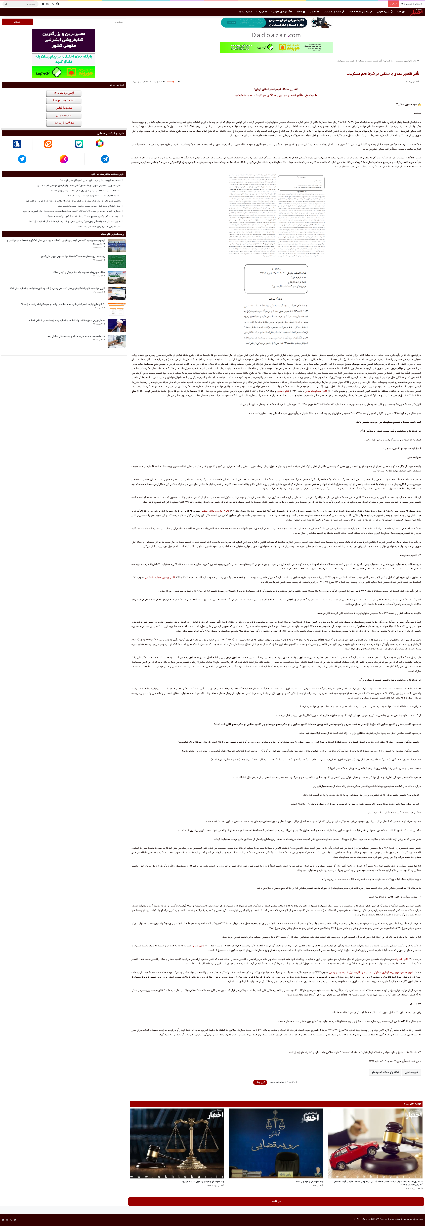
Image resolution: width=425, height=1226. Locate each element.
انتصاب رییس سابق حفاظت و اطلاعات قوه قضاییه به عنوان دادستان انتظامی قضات (67, 320)
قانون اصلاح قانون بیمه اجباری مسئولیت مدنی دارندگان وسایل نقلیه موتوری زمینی (371, 972)
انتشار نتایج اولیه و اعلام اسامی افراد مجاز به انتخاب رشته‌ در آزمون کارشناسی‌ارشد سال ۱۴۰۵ (63, 304)
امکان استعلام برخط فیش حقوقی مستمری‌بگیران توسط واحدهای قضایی (89, 206)
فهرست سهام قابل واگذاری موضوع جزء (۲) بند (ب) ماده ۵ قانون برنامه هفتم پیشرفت (83, 216)
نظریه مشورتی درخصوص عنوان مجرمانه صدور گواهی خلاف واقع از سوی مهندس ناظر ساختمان (79, 185)
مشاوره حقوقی (384, 12)
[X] (52, 4)
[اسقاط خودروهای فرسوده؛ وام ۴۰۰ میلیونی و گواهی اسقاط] (117, 277)
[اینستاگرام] (47, 4)
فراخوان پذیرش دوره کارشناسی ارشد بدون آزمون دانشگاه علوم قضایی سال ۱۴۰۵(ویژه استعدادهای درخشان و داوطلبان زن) (56, 242)
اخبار (314, 12)
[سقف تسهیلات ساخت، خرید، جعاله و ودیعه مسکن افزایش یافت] (117, 341)
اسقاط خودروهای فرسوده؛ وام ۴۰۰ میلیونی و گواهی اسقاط (79, 272)
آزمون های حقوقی (281, 12)
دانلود (300, 12)
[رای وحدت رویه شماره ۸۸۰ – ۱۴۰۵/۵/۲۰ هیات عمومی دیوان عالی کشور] (117, 261)
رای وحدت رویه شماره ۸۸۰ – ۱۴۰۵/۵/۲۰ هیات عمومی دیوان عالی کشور (73, 256)
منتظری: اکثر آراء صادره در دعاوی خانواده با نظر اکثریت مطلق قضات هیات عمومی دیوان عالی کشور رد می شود (72, 211)
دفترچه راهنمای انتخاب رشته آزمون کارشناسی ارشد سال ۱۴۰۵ (94, 196)
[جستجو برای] (5, 4)
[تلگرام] (42, 4)
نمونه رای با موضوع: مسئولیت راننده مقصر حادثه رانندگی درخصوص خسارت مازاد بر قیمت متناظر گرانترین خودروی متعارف (378, 1183)
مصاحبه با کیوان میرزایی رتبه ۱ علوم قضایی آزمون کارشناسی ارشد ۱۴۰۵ (90, 180)
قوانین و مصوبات (334, 12)
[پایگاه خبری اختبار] (416, 12)
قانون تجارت (401, 959)
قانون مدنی (283, 391)
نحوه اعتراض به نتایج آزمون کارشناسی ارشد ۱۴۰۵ (99, 226)
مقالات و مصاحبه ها (360, 12)
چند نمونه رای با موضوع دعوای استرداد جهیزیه (203, 1181)
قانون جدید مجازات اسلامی (215, 511)
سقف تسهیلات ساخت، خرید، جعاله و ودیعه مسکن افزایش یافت (76, 336)
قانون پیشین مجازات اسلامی (160, 577)
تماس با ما (244, 12)
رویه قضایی (389, 61)
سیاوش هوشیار (406, 1219)
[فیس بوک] (57, 4)
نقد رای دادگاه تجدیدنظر (384, 1072)
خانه (399, 12)
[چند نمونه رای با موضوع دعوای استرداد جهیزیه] (177, 1143)
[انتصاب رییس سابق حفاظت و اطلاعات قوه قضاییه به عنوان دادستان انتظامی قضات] (117, 325)
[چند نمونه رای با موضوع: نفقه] (276, 1143)
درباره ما (260, 12)
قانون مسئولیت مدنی (316, 391)
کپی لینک (260, 1082)
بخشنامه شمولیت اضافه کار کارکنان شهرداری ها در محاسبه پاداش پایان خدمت (86, 190)
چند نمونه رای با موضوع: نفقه (309, 1181)
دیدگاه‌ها (276, 1201)
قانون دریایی (198, 946)
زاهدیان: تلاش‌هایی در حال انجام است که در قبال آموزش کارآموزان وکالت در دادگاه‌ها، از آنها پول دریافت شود (73, 201)
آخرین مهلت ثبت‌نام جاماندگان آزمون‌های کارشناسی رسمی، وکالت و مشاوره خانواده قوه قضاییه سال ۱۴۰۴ (75, 221)
